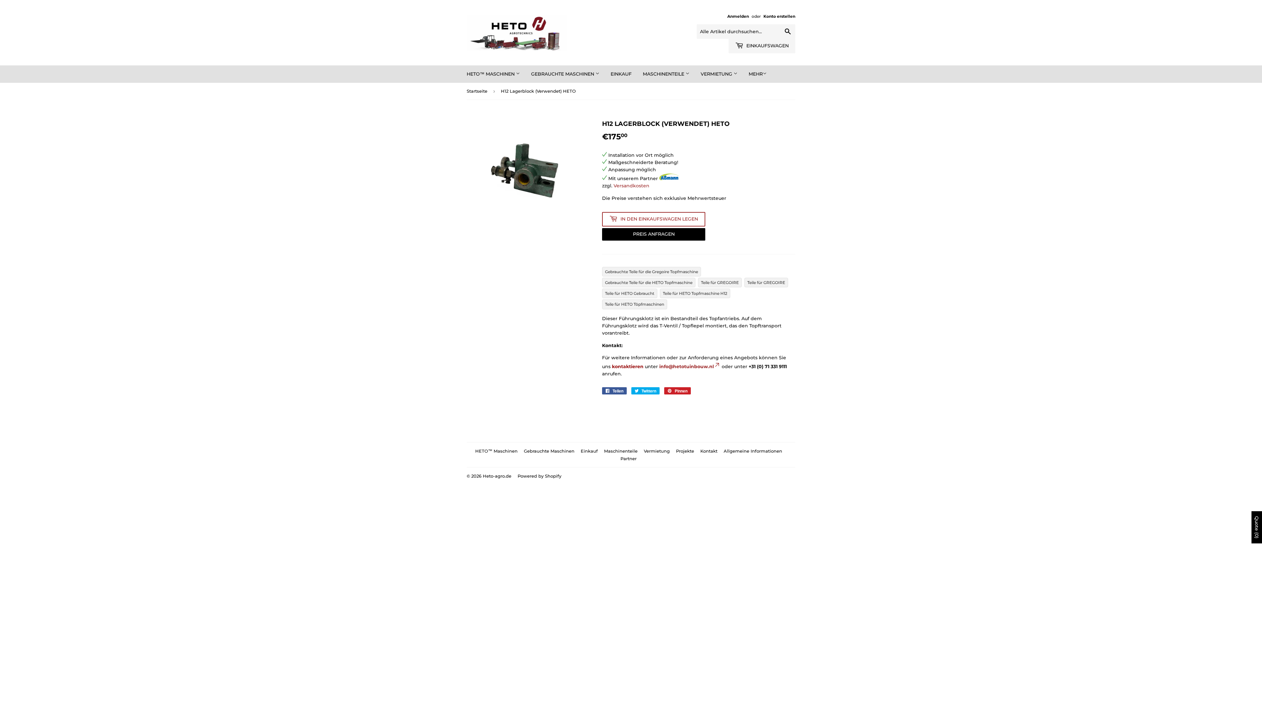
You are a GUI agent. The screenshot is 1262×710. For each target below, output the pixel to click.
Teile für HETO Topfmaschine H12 (695, 293)
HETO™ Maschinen (491, 74)
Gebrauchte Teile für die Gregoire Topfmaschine (651, 271)
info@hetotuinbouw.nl (686, 366)
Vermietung (717, 74)
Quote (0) (1257, 527)
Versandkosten (631, 186)
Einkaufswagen (767, 46)
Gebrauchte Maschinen (563, 74)
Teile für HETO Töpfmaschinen (634, 304)
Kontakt (708, 451)
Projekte (685, 451)
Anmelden (738, 16)
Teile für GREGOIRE (720, 282)
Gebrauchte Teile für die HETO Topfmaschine (648, 282)
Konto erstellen (779, 16)
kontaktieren (627, 366)
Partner (628, 458)
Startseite (477, 91)
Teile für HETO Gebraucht (629, 293)
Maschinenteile (664, 74)
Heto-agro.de (497, 476)
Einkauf (621, 74)
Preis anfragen (654, 234)
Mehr (756, 74)
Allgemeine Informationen (753, 451)
